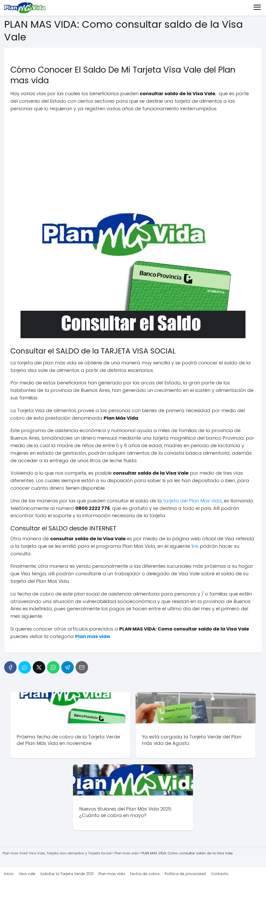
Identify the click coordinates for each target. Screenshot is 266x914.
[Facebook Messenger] (24, 667)
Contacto (220, 873)
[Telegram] (67, 667)
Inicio (9, 873)
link (194, 546)
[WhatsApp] (53, 667)
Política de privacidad (185, 873)
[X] (39, 667)
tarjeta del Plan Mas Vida (192, 500)
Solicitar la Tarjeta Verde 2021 (67, 873)
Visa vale (27, 873)
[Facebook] (10, 667)
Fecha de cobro (145, 873)
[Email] (82, 667)
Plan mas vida (111, 873)
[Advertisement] (133, 153)
